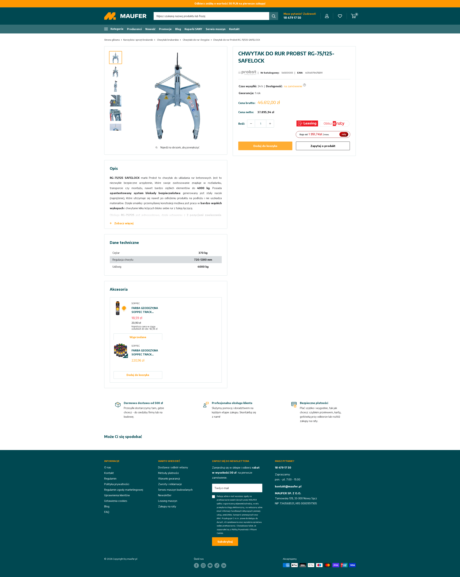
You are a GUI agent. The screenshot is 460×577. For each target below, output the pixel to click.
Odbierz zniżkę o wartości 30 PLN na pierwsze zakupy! (230, 3)
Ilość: (241, 123)
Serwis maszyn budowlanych (175, 489)
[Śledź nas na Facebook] (196, 565)
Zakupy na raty (167, 506)
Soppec (136, 303)
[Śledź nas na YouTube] (210, 565)
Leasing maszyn (167, 500)
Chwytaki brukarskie (168, 39)
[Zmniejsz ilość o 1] (251, 123)
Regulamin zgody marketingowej (123, 489)
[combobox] (211, 16)
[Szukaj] (273, 16)
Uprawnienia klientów (117, 495)
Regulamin (110, 478)
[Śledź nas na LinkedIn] (223, 565)
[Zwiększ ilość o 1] (270, 123)
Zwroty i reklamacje (170, 484)
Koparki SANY (193, 29)
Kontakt (234, 29)
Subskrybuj (225, 541)
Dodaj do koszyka (265, 145)
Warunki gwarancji (169, 478)
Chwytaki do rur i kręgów (196, 39)
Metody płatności (168, 472)
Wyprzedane (138, 337)
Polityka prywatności (116, 484)
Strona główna (112, 39)
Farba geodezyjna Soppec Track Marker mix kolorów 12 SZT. (145, 352)
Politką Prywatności (240, 529)
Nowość (150, 29)
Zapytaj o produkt (322, 145)
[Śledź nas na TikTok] (216, 565)
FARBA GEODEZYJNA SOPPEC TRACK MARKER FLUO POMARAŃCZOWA (145, 310)
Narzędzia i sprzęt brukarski (138, 39)
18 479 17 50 (292, 17)
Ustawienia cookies (115, 500)
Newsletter (164, 495)
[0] (353, 16)
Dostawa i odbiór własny (173, 467)
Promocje (165, 29)
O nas (107, 467)
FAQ (106, 512)
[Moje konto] (327, 16)
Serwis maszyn (216, 29)
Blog (178, 29)
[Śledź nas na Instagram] (203, 565)
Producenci (134, 29)
